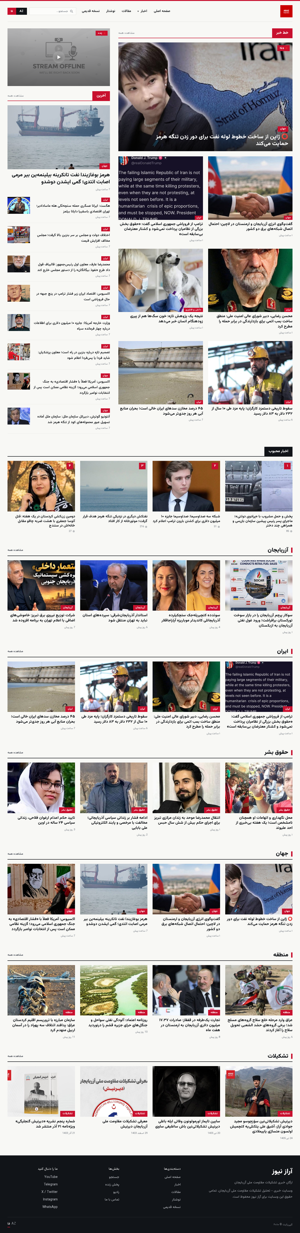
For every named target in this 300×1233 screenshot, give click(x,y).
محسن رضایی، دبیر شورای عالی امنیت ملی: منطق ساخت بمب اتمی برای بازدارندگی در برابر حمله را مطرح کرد (254, 321)
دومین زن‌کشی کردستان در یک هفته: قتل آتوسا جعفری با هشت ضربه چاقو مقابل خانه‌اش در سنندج (45, 521)
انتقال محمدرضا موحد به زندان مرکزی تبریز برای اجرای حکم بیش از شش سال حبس (187, 820)
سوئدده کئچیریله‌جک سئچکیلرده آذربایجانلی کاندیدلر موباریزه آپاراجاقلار (190, 618)
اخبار (142, 11)
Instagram (50, 1199)
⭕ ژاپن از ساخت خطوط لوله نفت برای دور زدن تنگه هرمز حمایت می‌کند (222, 140)
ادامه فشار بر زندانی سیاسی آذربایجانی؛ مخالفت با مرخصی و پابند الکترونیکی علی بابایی (117, 823)
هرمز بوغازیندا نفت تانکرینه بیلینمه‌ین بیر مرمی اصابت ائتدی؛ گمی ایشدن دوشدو (61, 178)
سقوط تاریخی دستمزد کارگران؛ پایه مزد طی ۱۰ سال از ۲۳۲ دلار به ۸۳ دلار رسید (252, 411)
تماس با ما (112, 1199)
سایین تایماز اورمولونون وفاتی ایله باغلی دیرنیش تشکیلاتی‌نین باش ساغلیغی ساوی (187, 1124)
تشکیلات (285, 1114)
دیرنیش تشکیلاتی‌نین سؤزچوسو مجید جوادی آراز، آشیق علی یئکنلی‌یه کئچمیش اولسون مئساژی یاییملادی (261, 1127)
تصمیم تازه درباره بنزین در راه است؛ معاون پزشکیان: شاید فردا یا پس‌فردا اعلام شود (74, 355)
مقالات (126, 11)
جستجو (114, 1177)
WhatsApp (50, 1207)
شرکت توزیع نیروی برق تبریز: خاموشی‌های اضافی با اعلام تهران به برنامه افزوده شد (42, 618)
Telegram (51, 1184)
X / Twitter (49, 1192)
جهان (283, 129)
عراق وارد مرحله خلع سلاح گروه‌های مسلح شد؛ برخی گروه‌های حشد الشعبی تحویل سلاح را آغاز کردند (260, 1025)
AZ (21, 11)
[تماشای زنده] (59, 57)
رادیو (116, 1192)
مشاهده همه (126, 33)
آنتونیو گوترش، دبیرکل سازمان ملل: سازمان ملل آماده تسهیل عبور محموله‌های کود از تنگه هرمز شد (73, 419)
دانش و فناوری (193, 310)
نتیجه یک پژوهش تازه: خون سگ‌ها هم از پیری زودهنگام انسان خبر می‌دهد (166, 318)
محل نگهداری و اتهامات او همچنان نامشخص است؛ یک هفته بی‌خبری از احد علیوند (264, 823)
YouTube (51, 1177)
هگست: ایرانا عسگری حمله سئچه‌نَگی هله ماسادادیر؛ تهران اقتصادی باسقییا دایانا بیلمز (73, 208)
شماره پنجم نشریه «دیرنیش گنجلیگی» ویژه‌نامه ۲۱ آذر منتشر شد (45, 1124)
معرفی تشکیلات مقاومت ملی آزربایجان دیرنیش (124, 1124)
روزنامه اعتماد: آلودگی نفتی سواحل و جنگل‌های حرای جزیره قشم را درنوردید (117, 1022)
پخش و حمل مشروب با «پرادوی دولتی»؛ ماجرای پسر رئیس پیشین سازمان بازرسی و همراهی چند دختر (262, 521)
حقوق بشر (284, 810)
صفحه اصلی (162, 11)
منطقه (286, 1013)
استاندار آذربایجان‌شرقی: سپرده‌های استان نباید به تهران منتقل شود (114, 618)
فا (12, 11)
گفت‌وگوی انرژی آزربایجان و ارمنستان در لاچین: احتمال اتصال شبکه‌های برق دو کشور (250, 226)
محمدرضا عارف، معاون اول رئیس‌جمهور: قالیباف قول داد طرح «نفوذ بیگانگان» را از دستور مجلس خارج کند (73, 267)
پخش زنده (112, 1184)
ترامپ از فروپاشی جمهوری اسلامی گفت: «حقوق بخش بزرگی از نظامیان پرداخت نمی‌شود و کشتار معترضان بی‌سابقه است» (161, 229)
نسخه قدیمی (91, 11)
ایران (198, 217)
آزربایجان (285, 608)
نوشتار (110, 11)
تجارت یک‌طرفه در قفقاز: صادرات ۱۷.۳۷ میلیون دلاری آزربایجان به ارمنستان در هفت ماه (189, 1025)
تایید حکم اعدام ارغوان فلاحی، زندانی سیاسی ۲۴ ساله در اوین (46, 820)
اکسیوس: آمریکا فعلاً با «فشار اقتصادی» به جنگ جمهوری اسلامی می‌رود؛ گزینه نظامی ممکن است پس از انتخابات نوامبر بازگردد (72, 387)
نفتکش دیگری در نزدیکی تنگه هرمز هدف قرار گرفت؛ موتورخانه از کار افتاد (115, 519)
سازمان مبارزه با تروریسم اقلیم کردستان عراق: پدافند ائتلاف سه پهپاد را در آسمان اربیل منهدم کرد (43, 1025)
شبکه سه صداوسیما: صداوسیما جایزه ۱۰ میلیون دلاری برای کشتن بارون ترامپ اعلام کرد (186, 519)
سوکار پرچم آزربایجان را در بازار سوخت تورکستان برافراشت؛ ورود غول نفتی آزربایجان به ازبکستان (263, 620)
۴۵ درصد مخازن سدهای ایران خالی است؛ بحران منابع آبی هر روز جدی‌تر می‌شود (161, 411)
